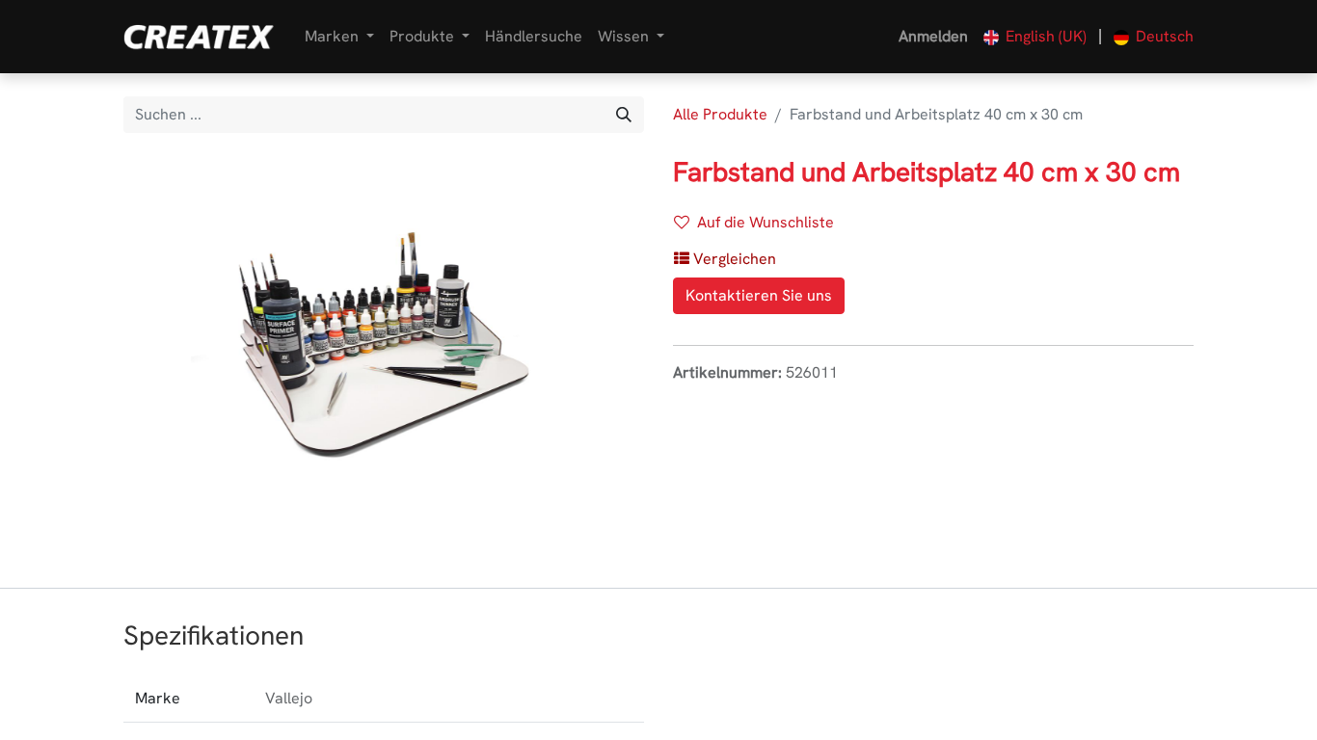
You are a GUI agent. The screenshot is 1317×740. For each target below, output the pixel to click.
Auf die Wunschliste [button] (765, 222)
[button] (725, 259)
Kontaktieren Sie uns (758, 295)
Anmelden (933, 36)
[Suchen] (624, 114)
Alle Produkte (720, 114)
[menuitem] (533, 36)
